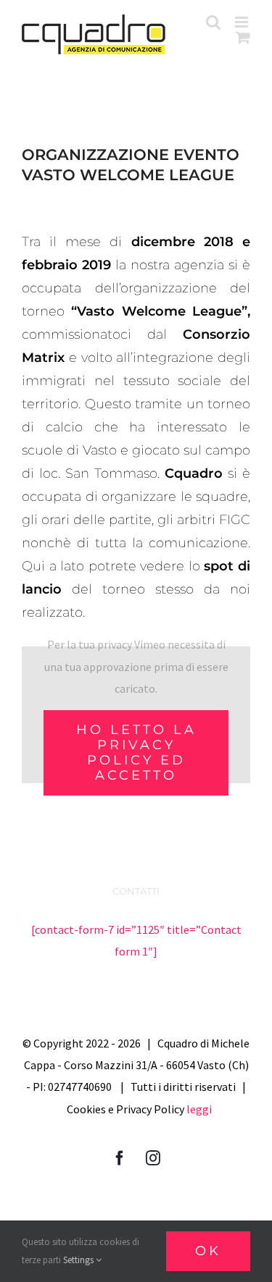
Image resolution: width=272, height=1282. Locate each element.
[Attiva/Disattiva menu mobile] (242, 22)
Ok (208, 1251)
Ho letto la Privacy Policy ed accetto (136, 752)
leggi (199, 1109)
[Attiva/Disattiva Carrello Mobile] (243, 37)
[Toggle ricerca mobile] (213, 22)
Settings (79, 1260)
